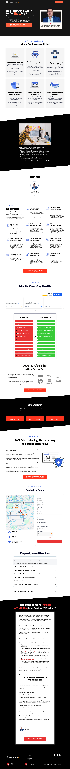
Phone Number (40, 511)
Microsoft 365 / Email (42, 522)
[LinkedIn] (34, 195)
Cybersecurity (41, 519)
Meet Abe (29, 2)
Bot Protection (40, 531)
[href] (20, 512)
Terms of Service (40, 757)
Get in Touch (29, 759)
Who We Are (29, 755)
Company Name (40, 507)
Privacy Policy (40, 755)
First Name (39, 498)
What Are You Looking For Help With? (44, 516)
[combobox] (49, 529)
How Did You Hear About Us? (42, 526)
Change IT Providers (47, 2)
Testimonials (40, 2)
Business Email (40, 502)
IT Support (40, 517)
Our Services (34, 2)
